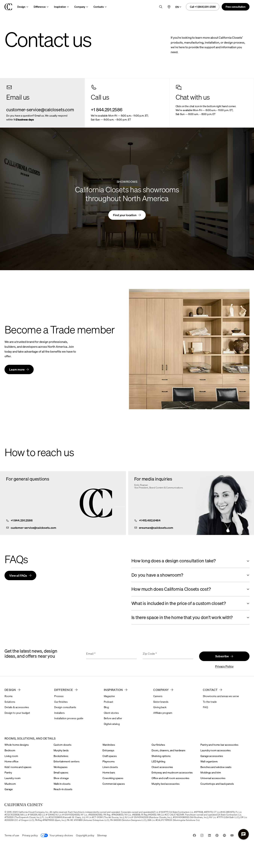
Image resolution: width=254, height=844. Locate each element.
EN (177, 7)
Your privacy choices (61, 835)
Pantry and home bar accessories (219, 744)
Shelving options (161, 756)
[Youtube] (232, 836)
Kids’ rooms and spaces (18, 767)
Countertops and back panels (217, 783)
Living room (11, 756)
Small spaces (61, 772)
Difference (40, 6)
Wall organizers (209, 761)
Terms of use (12, 835)
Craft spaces (109, 756)
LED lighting (158, 761)
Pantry (8, 772)
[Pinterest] (216, 836)
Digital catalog (112, 724)
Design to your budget (17, 713)
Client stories (111, 713)
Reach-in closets (63, 789)
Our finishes (61, 701)
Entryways (108, 750)
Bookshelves (61, 756)
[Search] (161, 7)
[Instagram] (201, 836)
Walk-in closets (62, 783)
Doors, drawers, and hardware (168, 750)
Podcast (108, 701)
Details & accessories (17, 707)
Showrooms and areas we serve (221, 696)
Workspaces (61, 767)
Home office (11, 761)
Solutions (10, 701)
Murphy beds (61, 750)
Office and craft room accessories (170, 778)
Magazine (109, 696)
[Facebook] (194, 836)
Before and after (113, 718)
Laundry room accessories (215, 750)
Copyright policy (85, 835)
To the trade (210, 701)
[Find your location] (169, 7)
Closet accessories (162, 767)
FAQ (205, 707)
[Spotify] (224, 836)
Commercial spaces (113, 783)
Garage (9, 789)
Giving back (159, 707)
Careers (157, 696)
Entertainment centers (67, 761)
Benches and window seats (215, 767)
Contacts (98, 6)
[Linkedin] (209, 836)
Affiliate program (162, 713)
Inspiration (60, 6)
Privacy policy (30, 835)
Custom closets (62, 744)
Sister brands (160, 701)
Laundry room (12, 778)
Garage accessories (211, 756)
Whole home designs (17, 744)
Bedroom (10, 750)
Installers (59, 713)
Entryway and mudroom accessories (172, 772)
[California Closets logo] (8, 6)
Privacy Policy (224, 666)
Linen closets (110, 767)
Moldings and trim (210, 772)
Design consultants (65, 707)
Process (59, 696)
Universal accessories (212, 778)
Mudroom (10, 783)
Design (21, 6)
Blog (106, 707)
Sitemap (102, 835)
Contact (210, 689)
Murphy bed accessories (166, 783)
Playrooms (108, 761)
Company (79, 6)
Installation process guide (68, 718)
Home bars (108, 772)
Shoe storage (61, 778)
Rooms (9, 696)
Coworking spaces (112, 778)
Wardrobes (108, 744)
